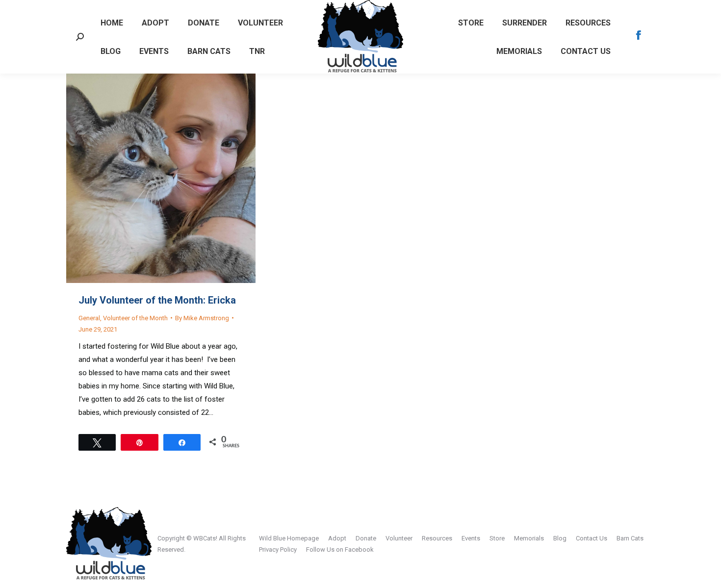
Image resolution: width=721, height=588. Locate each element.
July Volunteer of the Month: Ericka (157, 300)
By (202, 318)
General (89, 318)
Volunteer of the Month (135, 318)
